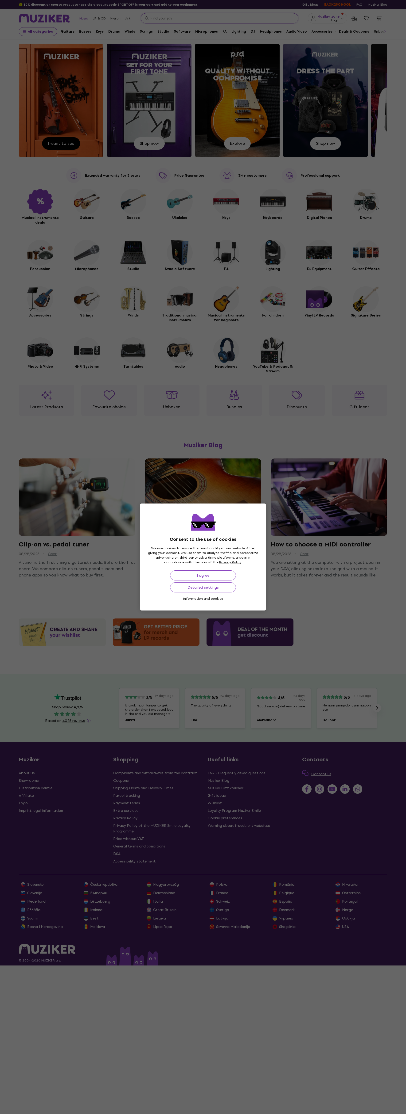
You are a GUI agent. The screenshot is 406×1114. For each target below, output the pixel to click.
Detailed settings (203, 587)
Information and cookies (203, 598)
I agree (203, 575)
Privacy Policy (230, 562)
